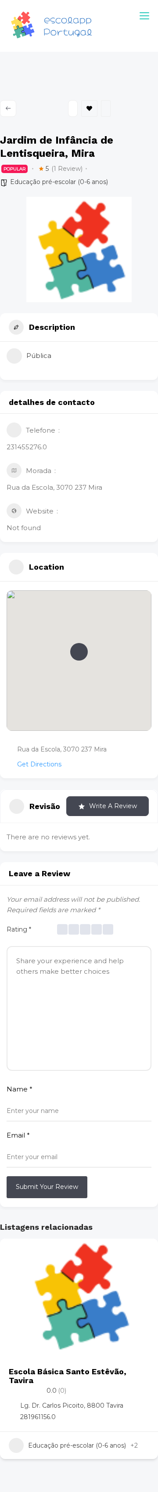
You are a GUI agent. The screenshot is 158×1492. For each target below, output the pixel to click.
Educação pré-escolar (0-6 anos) (59, 182)
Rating (19, 929)
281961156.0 (38, 1417)
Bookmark (89, 108)
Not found (24, 528)
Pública (38, 355)
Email (18, 1135)
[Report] (106, 108)
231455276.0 (27, 447)
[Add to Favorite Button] (142, 1254)
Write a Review (113, 806)
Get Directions (39, 764)
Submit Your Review (47, 1187)
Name (19, 1089)
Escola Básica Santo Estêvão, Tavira (67, 1376)
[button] (79, 652)
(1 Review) (67, 169)
